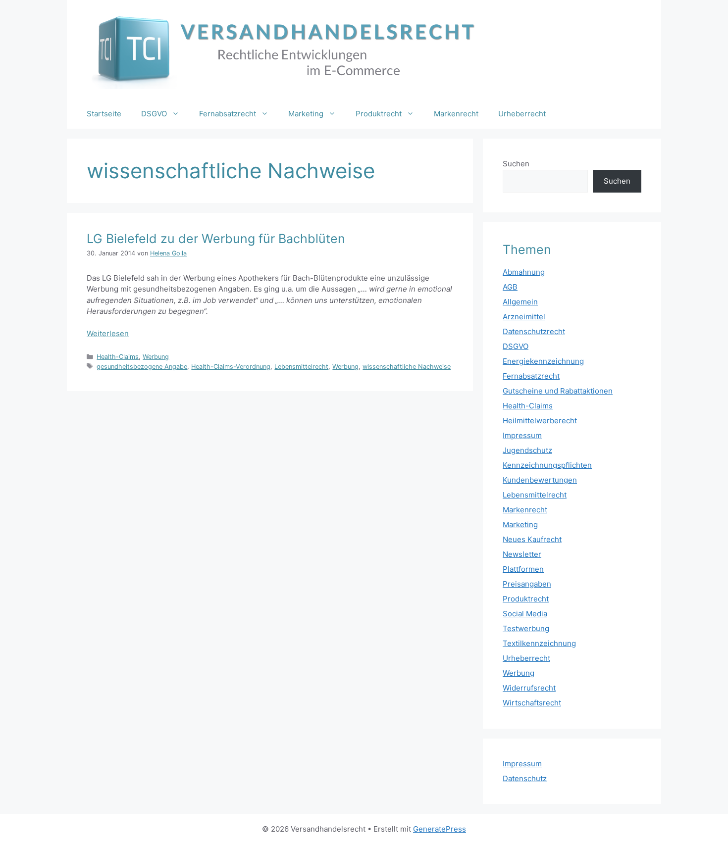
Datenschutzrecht (534, 331)
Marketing (305, 113)
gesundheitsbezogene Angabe (142, 366)
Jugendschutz (527, 450)
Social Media (525, 613)
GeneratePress (439, 829)
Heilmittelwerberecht (540, 420)
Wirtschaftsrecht (532, 702)
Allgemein (520, 301)
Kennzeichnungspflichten (547, 465)
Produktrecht (379, 113)
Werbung (156, 356)
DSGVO (154, 113)
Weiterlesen (108, 333)
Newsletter (522, 554)
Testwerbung (526, 628)
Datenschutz (525, 778)
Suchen (516, 163)
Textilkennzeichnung (539, 643)
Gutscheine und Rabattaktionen (558, 391)
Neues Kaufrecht (532, 539)
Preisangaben (527, 584)
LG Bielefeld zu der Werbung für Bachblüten (216, 238)
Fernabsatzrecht (227, 113)
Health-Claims (118, 356)
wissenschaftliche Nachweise (407, 366)
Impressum (522, 435)
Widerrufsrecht (529, 688)
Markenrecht (456, 113)
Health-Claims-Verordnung (230, 366)
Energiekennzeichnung (543, 361)
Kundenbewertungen (540, 480)
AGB (510, 287)
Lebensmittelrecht (301, 366)
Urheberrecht (522, 113)
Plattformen (523, 569)
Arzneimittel (524, 316)
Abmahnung (524, 272)
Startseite (104, 113)
